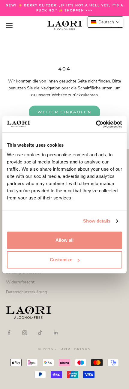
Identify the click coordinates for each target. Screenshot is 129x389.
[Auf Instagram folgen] (25, 333)
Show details (96, 220)
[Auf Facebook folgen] (9, 333)
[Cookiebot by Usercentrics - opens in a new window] (96, 124)
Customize (61, 259)
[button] (105, 22)
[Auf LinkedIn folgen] (56, 333)
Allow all (65, 240)
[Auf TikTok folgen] (40, 333)
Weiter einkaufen (65, 111)
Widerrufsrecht (20, 282)
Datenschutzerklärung (26, 292)
